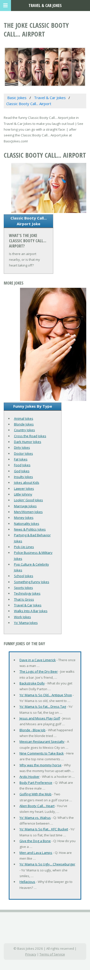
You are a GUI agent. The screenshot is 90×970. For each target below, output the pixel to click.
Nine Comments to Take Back (42, 753)
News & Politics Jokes (30, 529)
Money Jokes (24, 517)
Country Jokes (24, 430)
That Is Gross (24, 599)
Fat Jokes (21, 459)
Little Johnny (23, 494)
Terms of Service (52, 954)
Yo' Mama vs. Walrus (35, 817)
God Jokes (22, 471)
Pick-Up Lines (24, 547)
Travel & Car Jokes (28, 605)
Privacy (30, 954)
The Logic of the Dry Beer (39, 671)
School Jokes (23, 576)
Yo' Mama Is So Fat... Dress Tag (43, 706)
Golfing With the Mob (36, 794)
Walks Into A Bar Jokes (31, 611)
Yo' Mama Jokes (26, 622)
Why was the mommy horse (41, 765)
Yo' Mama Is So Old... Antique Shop (46, 695)
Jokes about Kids (26, 482)
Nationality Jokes (26, 523)
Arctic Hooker (30, 776)
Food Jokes (22, 465)
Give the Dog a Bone (35, 841)
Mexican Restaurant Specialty (42, 741)
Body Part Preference (36, 782)
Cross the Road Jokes (30, 436)
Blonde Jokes (24, 424)
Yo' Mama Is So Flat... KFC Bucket (44, 829)
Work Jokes (22, 617)
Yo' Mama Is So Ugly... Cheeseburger (47, 864)
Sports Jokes (23, 587)
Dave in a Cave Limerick (38, 660)
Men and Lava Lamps (36, 852)
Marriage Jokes (25, 506)
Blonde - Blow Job (33, 730)
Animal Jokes (23, 418)
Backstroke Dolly (32, 683)
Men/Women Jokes (28, 512)
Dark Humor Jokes (27, 441)
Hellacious (27, 881)
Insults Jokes (23, 476)
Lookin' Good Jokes (28, 500)
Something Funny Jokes (31, 582)
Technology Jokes (27, 593)
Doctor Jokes (23, 453)
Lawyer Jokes (24, 488)
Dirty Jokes (22, 447)
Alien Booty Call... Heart (37, 806)
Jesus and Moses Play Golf (40, 718)
